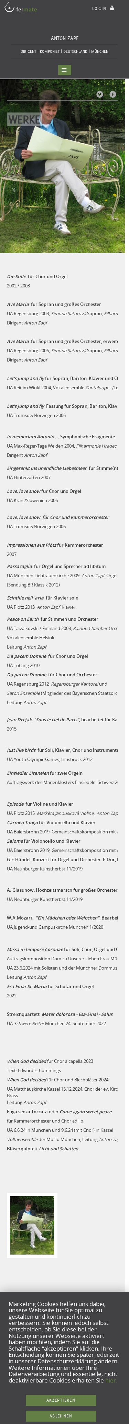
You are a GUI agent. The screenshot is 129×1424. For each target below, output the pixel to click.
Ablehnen (61, 1416)
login (100, 8)
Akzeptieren (60, 1400)
